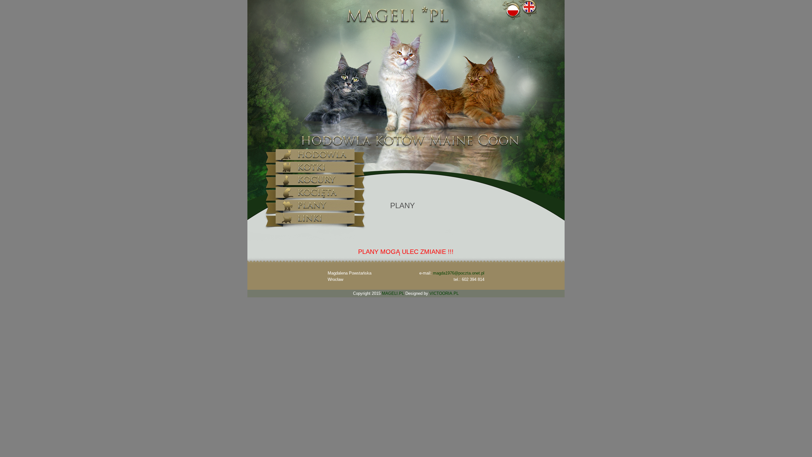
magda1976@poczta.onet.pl (458, 273)
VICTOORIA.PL (444, 293)
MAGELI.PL (393, 293)
